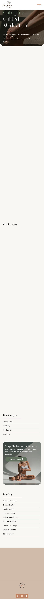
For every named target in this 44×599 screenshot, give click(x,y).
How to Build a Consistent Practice (18, 193)
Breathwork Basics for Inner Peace (17, 405)
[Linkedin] (26, 596)
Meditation (16, 78)
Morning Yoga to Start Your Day (17, 137)
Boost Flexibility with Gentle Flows (18, 81)
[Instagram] (22, 596)
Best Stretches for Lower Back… (15, 316)
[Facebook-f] (17, 596)
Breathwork (7, 78)
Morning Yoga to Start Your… (14, 360)
